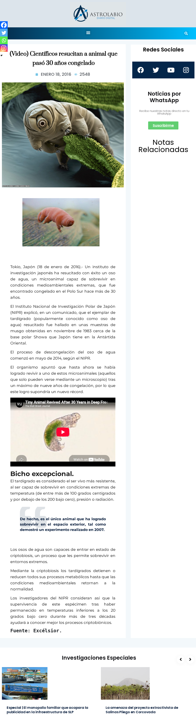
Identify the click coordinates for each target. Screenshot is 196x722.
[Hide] (1, 55)
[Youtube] (171, 70)
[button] (88, 32)
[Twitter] (4, 33)
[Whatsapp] (4, 40)
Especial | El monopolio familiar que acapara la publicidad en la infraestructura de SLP (47, 709)
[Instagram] (4, 48)
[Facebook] (4, 25)
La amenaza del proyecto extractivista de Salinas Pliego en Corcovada (142, 709)
